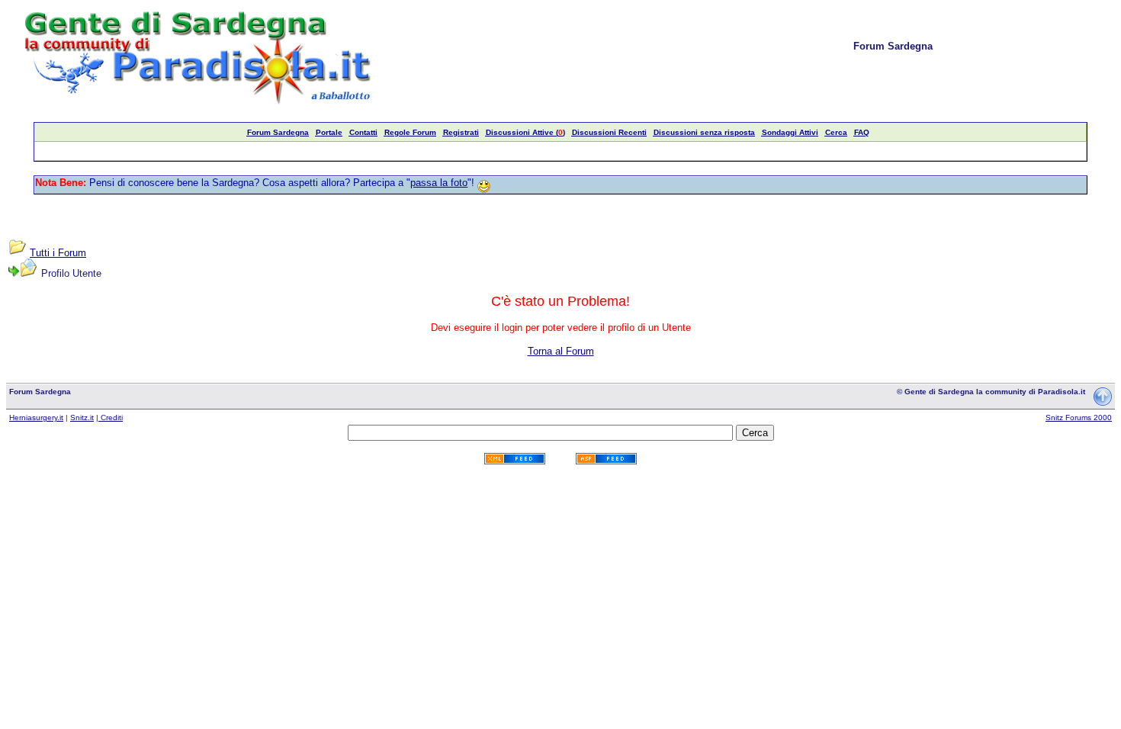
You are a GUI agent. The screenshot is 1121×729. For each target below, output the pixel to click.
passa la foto (438, 182)
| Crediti (109, 417)
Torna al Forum (561, 351)
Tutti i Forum (58, 253)
